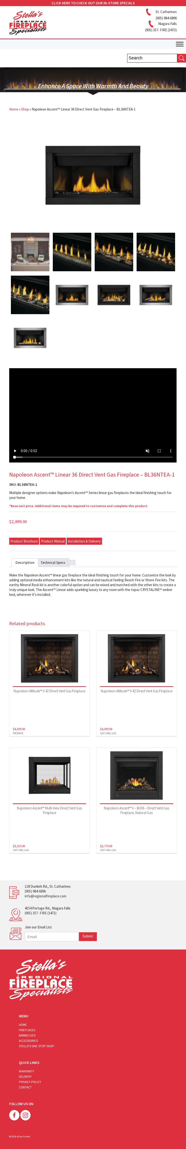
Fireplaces (27, 1030)
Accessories (28, 1041)
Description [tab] (25, 562)
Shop (25, 109)
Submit (88, 936)
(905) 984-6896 (35, 891)
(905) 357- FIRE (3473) (40, 913)
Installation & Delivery (84, 541)
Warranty (26, 1071)
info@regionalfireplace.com (45, 896)
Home (13, 109)
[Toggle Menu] (180, 44)
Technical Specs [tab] (52, 562)
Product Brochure (24, 541)
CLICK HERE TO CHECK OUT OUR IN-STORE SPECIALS (93, 3)
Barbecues (27, 1035)
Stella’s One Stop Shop (36, 1046)
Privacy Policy (30, 1082)
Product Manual (53, 541)
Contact (25, 1087)
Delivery (25, 1077)
